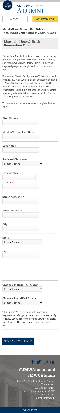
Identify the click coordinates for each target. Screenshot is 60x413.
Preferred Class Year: (15, 159)
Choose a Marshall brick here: (20, 284)
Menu (16, 19)
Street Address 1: (12, 196)
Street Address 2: (12, 210)
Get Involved (45, 19)
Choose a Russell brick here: (19, 298)
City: (5, 224)
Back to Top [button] (31, 410)
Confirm (7, 182)
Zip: (4, 251)
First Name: (9, 118)
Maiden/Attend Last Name (18, 132)
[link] (33, 362)
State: (5, 237)
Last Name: (9, 145)
